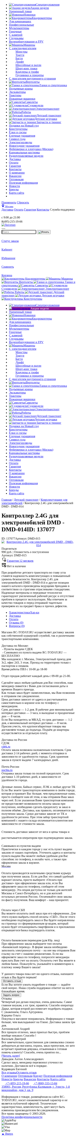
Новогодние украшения (24, 145)
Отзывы (16, 622)
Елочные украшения (22, 135)
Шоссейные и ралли (28, 65)
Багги (19, 58)
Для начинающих (20, 21)
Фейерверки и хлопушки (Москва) (31, 149)
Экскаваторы (17, 92)
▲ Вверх (7, 1133)
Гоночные (15, 31)
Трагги (20, 55)
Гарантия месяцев (20, 560)
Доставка (15, 615)
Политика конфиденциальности (21, 1117)
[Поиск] (44, 232)
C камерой (15, 34)
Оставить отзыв (12, 981)
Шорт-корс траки (26, 68)
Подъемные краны (21, 88)
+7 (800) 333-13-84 (45, 1083)
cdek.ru (5, 746)
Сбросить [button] (23, 202)
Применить (8, 202)
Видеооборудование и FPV (26, 41)
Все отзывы (8, 1072)
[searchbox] (18, 232)
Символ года (17, 139)
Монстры (21, 51)
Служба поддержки (62, 209)
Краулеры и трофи (27, 71)
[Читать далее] (10, 1055)
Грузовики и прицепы (30, 75)
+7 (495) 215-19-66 (17, 1083)
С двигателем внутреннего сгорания (32, 78)
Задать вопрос (11, 995)
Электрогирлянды (20, 142)
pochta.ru (7, 770)
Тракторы (15, 95)
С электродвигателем (22, 48)
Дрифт (20, 61)
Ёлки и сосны (18, 132)
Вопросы (17, 625)
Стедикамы (16, 38)
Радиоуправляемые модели (26, 155)
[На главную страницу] (12, 214)
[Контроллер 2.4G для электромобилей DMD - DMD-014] (38, 545)
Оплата (13, 619)
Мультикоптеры (19, 28)
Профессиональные (21, 24)
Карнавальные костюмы (24, 152)
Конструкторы (18, 129)
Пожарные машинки (22, 98)
